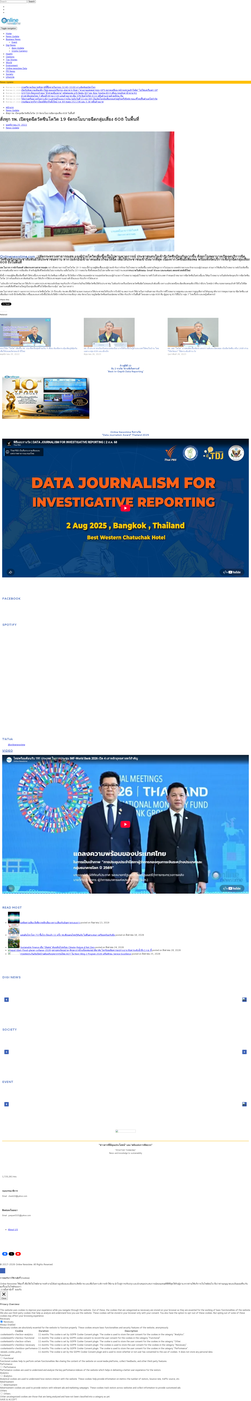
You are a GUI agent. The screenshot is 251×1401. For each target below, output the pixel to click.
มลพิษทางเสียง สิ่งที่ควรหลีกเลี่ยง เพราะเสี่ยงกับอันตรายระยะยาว (50, 922)
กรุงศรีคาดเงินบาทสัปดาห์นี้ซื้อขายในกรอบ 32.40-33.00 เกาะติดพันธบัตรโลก (58, 87)
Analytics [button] (4, 1372)
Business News (13, 39)
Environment (12, 65)
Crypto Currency (19, 50)
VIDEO (7, 751)
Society (9, 74)
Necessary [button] (5, 1318)
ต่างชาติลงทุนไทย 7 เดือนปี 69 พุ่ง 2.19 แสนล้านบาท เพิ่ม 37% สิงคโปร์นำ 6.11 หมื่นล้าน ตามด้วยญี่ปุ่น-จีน (72, 95)
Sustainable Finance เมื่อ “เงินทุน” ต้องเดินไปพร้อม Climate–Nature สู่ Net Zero (57, 947)
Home (9, 33)
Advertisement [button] (7, 1381)
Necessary (8, 1321)
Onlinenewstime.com (17, 256)
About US (13, 1229)
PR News (10, 71)
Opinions (10, 56)
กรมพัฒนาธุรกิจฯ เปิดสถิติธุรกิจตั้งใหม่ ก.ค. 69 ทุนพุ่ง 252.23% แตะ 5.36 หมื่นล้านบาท (62, 101)
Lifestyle (10, 77)
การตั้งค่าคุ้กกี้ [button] (7, 1289)
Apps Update (18, 48)
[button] (6, 999)
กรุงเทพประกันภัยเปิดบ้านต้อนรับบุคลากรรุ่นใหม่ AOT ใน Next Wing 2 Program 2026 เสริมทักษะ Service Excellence (75, 953)
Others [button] (3, 1390)
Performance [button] (6, 1364)
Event (14, 42)
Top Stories (11, 59)
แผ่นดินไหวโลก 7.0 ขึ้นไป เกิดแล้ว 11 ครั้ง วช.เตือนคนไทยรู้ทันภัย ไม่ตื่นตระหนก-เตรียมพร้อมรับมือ (67, 934)
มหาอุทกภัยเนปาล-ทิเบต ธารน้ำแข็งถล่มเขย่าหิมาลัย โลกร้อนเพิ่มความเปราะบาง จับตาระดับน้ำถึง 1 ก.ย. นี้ (102, 950)
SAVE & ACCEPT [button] (8, 1399)
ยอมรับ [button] (18, 1289)
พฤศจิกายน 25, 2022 (16, 124)
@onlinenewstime (16, 744)
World (9, 62)
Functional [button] (5, 1355)
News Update (12, 36)
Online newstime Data (16, 68)
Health (9, 53)
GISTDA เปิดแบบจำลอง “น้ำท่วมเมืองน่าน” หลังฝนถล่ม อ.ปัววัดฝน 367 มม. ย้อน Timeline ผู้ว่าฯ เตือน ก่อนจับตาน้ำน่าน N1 (79, 93)
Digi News (11, 45)
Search (32, 1)
